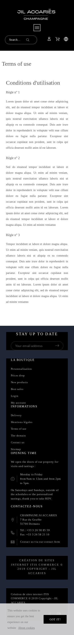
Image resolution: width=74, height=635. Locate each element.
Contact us (17, 442)
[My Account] (49, 39)
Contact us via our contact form (40, 541)
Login (14, 395)
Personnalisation (21, 368)
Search (32, 40)
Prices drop (18, 375)
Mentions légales (21, 422)
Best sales (17, 389)
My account (18, 402)
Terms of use (19, 428)
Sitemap (16, 449)
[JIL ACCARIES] (36, 17)
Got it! (55, 619)
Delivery (16, 415)
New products (19, 382)
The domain (18, 435)
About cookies (26, 627)
